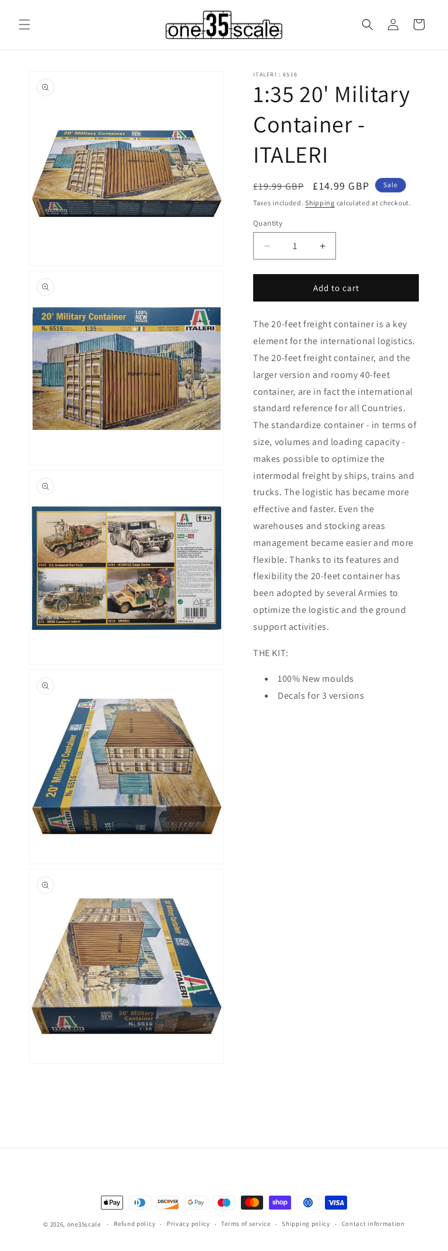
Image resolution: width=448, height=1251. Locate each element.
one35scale (84, 1224)
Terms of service (245, 1224)
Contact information (373, 1224)
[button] (24, 24)
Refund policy (134, 1224)
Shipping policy (306, 1224)
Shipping (320, 202)
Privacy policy (188, 1224)
